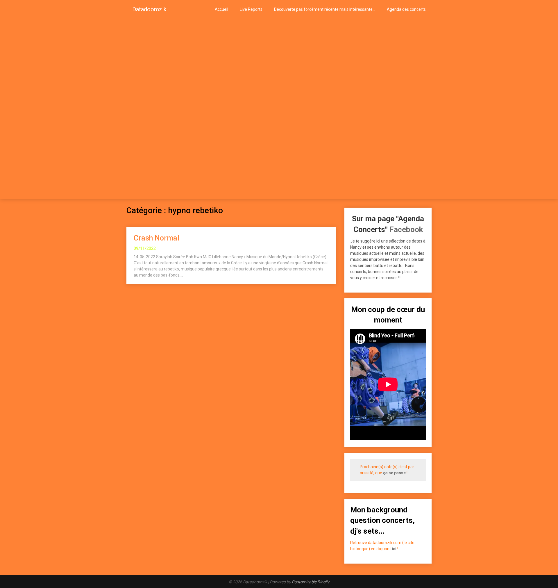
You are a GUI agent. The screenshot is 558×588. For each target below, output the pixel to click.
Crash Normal (156, 238)
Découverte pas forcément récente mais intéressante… (324, 9)
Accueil (221, 9)
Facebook (406, 229)
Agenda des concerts (406, 9)
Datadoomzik (149, 9)
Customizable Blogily (310, 582)
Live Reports (251, 9)
